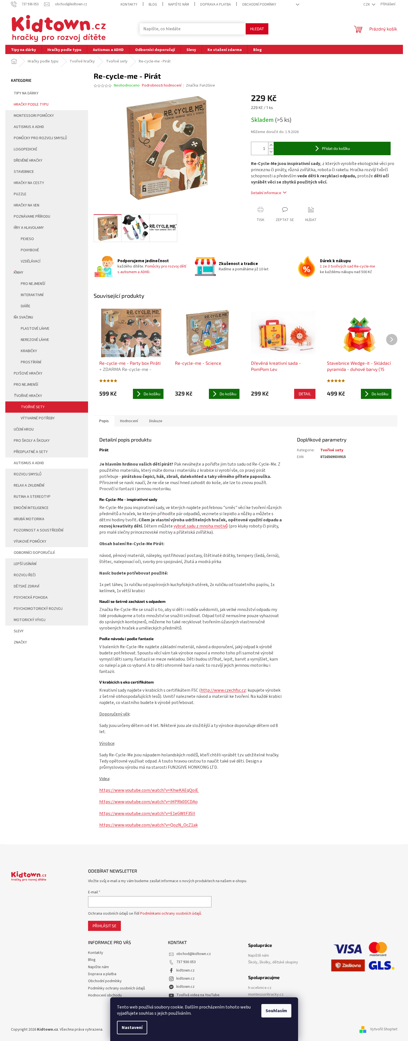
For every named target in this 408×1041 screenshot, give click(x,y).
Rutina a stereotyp (32, 496)
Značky (20, 642)
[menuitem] (23, 49)
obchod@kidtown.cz (193, 954)
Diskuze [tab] (155, 421)
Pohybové (30, 250)
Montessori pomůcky (34, 115)
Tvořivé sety (33, 407)
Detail (305, 393)
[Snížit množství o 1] (271, 151)
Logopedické (25, 149)
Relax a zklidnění (29, 485)
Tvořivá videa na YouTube (198, 995)
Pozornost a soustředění (38, 530)
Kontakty (129, 4)
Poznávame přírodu (32, 216)
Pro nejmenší (33, 284)
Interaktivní (32, 295)
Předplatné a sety (31, 452)
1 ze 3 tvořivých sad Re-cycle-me (347, 266)
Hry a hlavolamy (29, 228)
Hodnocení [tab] (129, 421)
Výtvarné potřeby (38, 418)
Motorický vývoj (29, 620)
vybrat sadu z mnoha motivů (201, 526)
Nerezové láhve (35, 340)
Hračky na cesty (29, 183)
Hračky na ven (26, 205)
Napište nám (178, 4)
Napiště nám (258, 955)
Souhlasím (276, 1011)
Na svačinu (23, 317)
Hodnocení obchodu (105, 995)
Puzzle (20, 194)
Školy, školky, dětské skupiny (273, 962)
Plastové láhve (35, 328)
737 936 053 (186, 962)
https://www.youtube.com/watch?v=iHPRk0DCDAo (148, 802)
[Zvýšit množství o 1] (271, 145)
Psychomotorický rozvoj (38, 609)
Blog (153, 4)
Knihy (18, 272)
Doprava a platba (215, 4)
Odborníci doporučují (34, 553)
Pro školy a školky (32, 440)
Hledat (257, 28)
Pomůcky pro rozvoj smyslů (40, 138)
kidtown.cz (185, 970)
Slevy (19, 631)
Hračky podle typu (31, 104)
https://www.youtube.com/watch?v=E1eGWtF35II (147, 813)
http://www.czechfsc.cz (223, 690)
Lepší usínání (25, 564)
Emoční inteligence (31, 508)
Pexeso (27, 239)
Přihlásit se (104, 925)
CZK (367, 4)
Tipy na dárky (26, 93)
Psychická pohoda (31, 597)
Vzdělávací (30, 261)
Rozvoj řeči (25, 575)
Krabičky (29, 351)
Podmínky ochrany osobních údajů (116, 988)
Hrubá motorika (29, 519)
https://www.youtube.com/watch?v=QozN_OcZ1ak (148, 825)
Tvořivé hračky (28, 396)
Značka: (200, 85)
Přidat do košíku (336, 148)
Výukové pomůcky (30, 541)
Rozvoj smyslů (28, 474)
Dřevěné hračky (28, 160)
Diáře (25, 306)
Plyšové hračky (28, 373)
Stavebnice (24, 172)
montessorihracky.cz (265, 994)
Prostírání (31, 362)
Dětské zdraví (26, 586)
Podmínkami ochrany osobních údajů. (171, 913)
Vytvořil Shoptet (383, 1029)
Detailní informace (266, 193)
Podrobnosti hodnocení (161, 85)
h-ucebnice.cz (259, 988)
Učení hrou (24, 429)
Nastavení (132, 1027)
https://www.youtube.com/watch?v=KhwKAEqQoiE (149, 790)
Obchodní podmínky (259, 4)
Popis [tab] (104, 421)
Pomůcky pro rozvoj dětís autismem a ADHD (151, 269)
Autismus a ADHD (29, 127)
